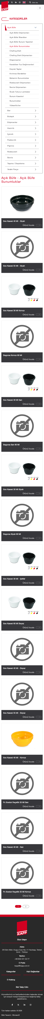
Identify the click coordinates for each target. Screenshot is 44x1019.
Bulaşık (10, 116)
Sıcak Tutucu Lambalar (20, 92)
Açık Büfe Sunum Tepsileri (21, 42)
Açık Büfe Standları (18, 37)
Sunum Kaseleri (17, 96)
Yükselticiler (15, 105)
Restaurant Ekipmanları (20, 83)
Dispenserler (15, 60)
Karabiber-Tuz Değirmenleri (22, 64)
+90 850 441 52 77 (22, 959)
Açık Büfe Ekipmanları (19, 33)
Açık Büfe (11, 27)
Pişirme (10, 146)
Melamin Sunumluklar (19, 78)
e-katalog (11, 980)
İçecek (10, 134)
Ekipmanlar (12, 122)
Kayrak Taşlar (16, 69)
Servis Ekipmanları (18, 87)
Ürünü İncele (28, 225)
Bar (8, 110)
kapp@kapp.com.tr (22, 966)
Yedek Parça (12, 169)
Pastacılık (11, 140)
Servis (10, 158)
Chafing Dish (15, 51)
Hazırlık (10, 128)
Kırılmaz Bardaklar (18, 74)
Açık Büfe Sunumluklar (20, 46)
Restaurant (12, 152)
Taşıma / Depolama (15, 163)
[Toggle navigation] (40, 8)
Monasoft (16, 1015)
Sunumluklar (15, 101)
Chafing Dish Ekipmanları (21, 55)
